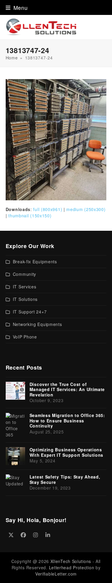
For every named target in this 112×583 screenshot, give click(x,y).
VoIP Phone (25, 337)
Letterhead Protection (71, 567)
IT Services (24, 287)
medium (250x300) (85, 209)
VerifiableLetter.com (56, 574)
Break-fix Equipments (35, 261)
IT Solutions (25, 299)
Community (24, 274)
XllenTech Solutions (70, 561)
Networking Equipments (37, 324)
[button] (17, 7)
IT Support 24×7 (30, 312)
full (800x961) (47, 209)
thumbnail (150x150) (29, 216)
